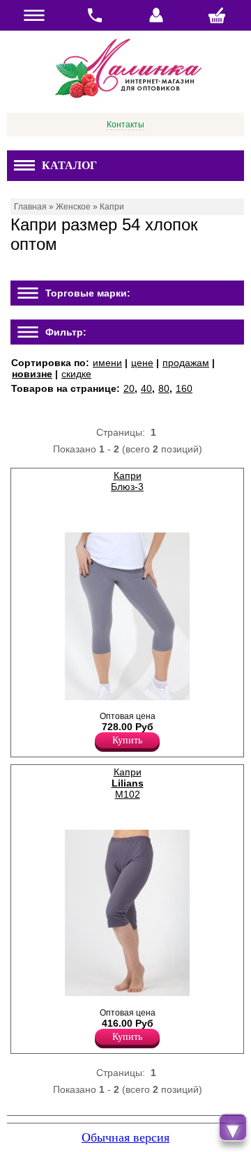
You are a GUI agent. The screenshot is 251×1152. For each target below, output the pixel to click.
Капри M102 (128, 783)
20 (129, 388)
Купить (127, 740)
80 (163, 388)
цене (142, 362)
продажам (185, 362)
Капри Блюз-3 (127, 481)
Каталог (69, 165)
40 (146, 388)
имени (107, 362)
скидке (76, 373)
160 (184, 388)
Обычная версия (125, 1137)
